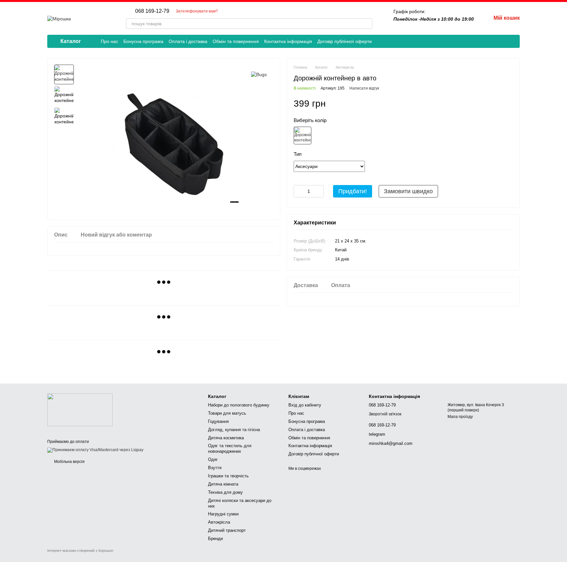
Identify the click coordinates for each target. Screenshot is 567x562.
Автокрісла (219, 522)
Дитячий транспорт (227, 530)
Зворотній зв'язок (385, 414)
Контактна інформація (288, 41)
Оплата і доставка (188, 41)
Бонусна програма (143, 41)
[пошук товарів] (367, 23)
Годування (218, 421)
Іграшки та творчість (228, 475)
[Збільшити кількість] (319, 191)
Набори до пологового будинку (238, 405)
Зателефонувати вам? (197, 11)
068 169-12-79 (152, 11)
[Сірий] (302, 135)
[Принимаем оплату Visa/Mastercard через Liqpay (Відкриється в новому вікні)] (95, 450)
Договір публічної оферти (344, 41)
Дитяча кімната (223, 484)
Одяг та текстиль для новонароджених (229, 448)
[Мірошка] (80, 409)
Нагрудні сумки (223, 513)
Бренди (215, 538)
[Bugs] (258, 74)
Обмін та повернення (236, 41)
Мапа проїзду (460, 416)
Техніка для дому (225, 492)
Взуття (214, 467)
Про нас (109, 41)
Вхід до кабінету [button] (304, 405)
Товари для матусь (227, 413)
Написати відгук (364, 88)
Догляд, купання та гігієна (234, 429)
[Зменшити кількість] (298, 191)
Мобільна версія (69, 461)
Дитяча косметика (226, 437)
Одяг (213, 459)
